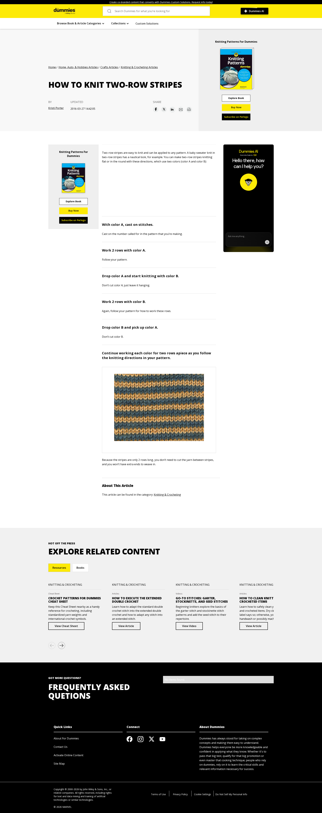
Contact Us (60, 747)
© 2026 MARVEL (63, 806)
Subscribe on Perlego (236, 116)
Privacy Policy (180, 794)
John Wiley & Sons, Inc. (95, 789)
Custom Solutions (147, 23)
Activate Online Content (68, 755)
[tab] (59, 568)
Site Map (59, 763)
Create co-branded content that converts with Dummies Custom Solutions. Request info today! (161, 2)
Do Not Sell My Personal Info (231, 794)
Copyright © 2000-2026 (66, 789)
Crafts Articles (109, 67)
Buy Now (236, 107)
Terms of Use (158, 794)
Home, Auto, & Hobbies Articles (78, 67)
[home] (64, 11)
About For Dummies (66, 738)
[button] (81, 23)
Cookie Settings (202, 794)
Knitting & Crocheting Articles (139, 67)
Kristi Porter (56, 108)
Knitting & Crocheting (167, 494)
